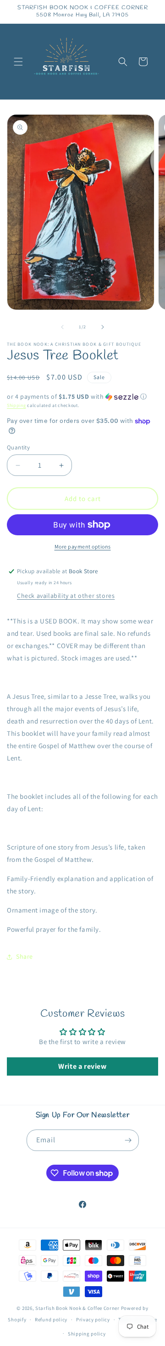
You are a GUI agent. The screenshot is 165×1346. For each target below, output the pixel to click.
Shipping (16, 405)
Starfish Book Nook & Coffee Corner (77, 1308)
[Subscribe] (128, 1140)
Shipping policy (87, 1333)
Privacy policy (93, 1319)
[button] (18, 62)
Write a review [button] (82, 1066)
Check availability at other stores (66, 595)
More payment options (83, 546)
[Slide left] (62, 327)
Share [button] (24, 956)
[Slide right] (103, 327)
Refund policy (51, 1319)
